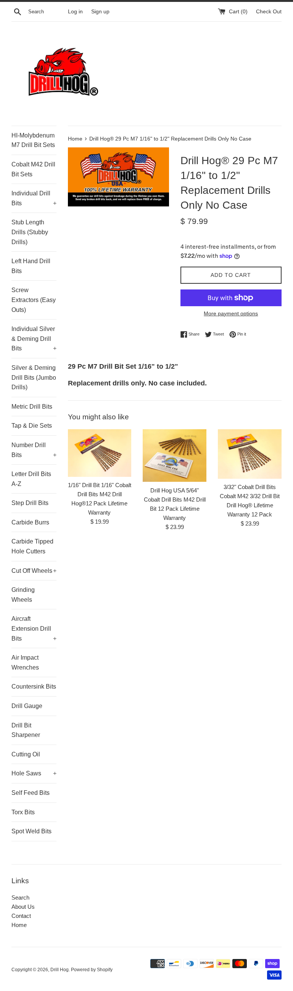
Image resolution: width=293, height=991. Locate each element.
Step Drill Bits (29, 503)
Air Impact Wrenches (25, 662)
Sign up (100, 11)
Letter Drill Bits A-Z (31, 479)
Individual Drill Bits (33, 198)
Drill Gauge (26, 706)
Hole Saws (33, 773)
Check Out (269, 11)
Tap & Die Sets (31, 425)
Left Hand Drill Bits (30, 266)
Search (20, 897)
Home (19, 925)
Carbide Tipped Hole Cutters (32, 546)
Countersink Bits (33, 686)
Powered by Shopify (92, 969)
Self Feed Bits (30, 793)
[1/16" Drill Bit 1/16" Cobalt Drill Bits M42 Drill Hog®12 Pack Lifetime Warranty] (100, 453)
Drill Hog (59, 969)
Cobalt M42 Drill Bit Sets (33, 169)
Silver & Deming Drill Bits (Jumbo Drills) (33, 377)
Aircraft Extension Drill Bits (33, 628)
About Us (23, 906)
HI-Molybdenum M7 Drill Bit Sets (33, 140)
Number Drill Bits (33, 450)
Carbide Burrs (30, 522)
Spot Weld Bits (31, 831)
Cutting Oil (25, 754)
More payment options (231, 313)
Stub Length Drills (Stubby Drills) (29, 232)
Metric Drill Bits (31, 406)
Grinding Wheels (23, 595)
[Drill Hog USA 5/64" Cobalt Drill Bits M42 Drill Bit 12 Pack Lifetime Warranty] (174, 455)
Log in (75, 11)
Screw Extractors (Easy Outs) (33, 300)
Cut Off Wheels (33, 570)
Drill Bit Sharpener (25, 730)
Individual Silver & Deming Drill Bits (33, 339)
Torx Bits (23, 812)
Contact (21, 916)
